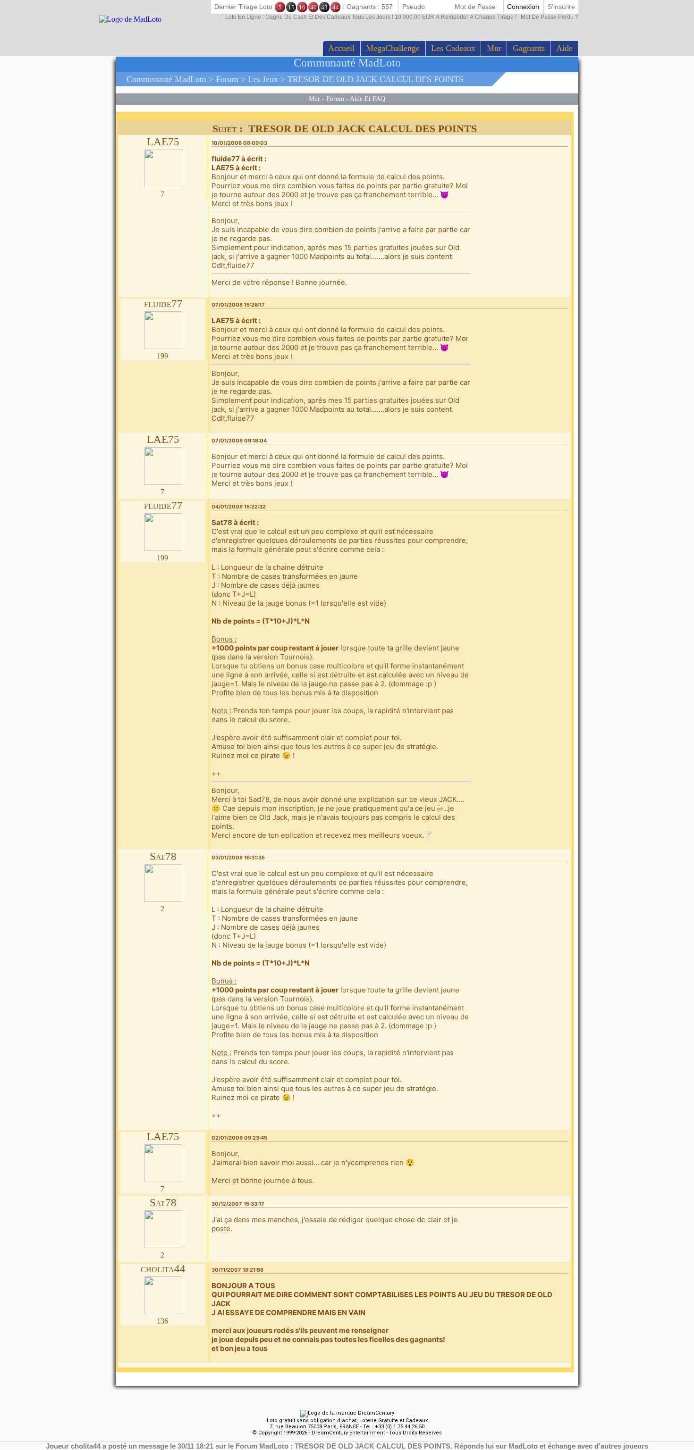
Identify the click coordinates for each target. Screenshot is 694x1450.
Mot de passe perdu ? (401, 17)
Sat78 (163, 856)
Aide (564, 48)
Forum (227, 79)
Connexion (523, 6)
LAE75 (163, 142)
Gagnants (529, 48)
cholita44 (163, 1269)
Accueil (341, 48)
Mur (494, 48)
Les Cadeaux (453, 48)
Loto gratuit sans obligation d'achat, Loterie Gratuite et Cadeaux (347, 1420)
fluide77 (163, 303)
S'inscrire (561, 6)
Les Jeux (263, 79)
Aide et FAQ (367, 98)
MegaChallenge (393, 48)
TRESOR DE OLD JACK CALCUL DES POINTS (376, 79)
